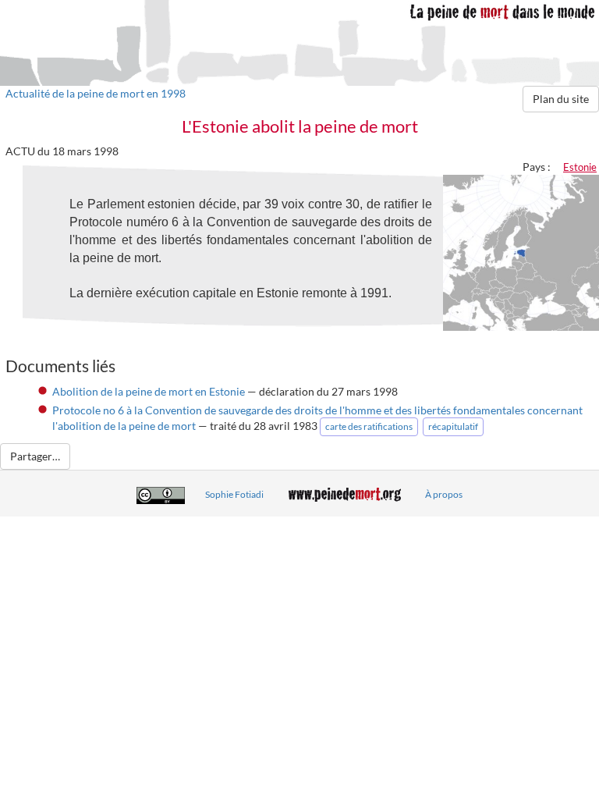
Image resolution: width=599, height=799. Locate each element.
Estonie (580, 167)
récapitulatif (453, 426)
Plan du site (561, 98)
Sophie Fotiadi (234, 494)
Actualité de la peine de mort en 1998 (95, 93)
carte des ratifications (369, 426)
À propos (444, 494)
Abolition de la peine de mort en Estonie (148, 391)
